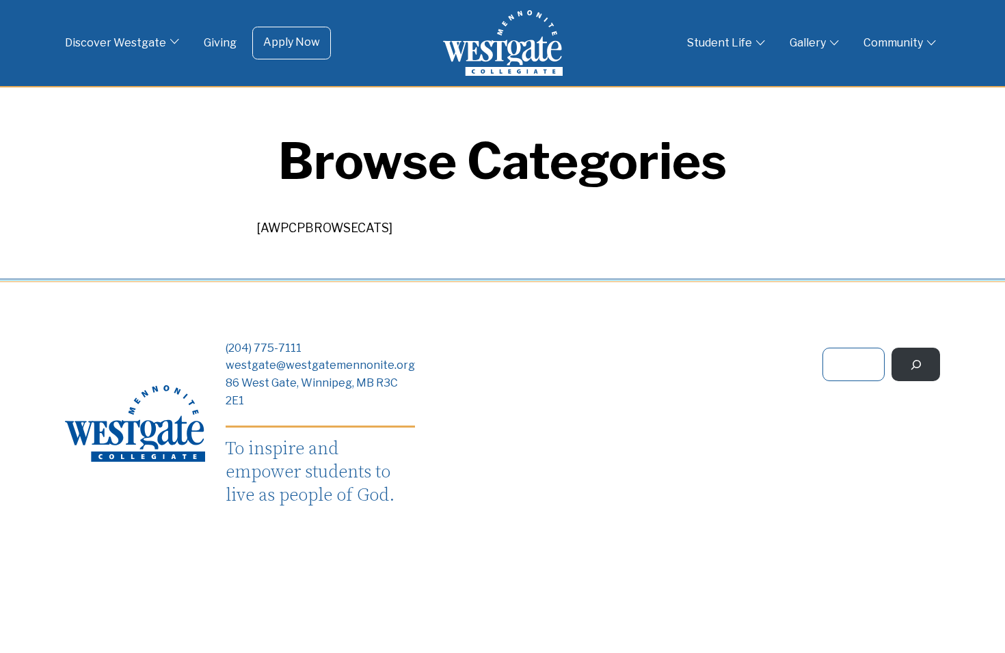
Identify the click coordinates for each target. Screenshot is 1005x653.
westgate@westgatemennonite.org (320, 365)
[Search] (916, 364)
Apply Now (291, 42)
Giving (220, 42)
